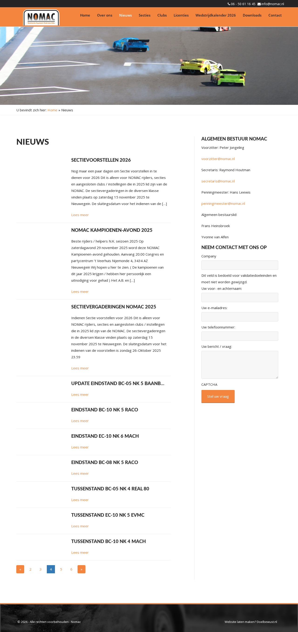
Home (85, 15)
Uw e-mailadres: (214, 307)
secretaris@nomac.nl (218, 181)
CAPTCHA (209, 384)
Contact (275, 15)
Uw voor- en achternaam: (221, 288)
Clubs (162, 15)
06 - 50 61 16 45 (243, 4)
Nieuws (125, 15)
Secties (144, 15)
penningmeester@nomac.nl (223, 203)
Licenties (181, 15)
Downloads (252, 15)
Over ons (104, 15)
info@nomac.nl (272, 4)
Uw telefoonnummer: (218, 327)
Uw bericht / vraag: (216, 346)
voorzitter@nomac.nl (218, 158)
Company (208, 256)
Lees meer (80, 214)
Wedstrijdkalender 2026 (216, 15)
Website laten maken (240, 622)
